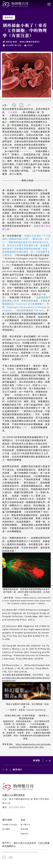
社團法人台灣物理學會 (13, 794)
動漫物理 (9, 17)
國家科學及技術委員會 (25, 842)
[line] (21, 105)
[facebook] (14, 105)
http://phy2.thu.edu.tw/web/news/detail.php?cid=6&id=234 (26, 677)
